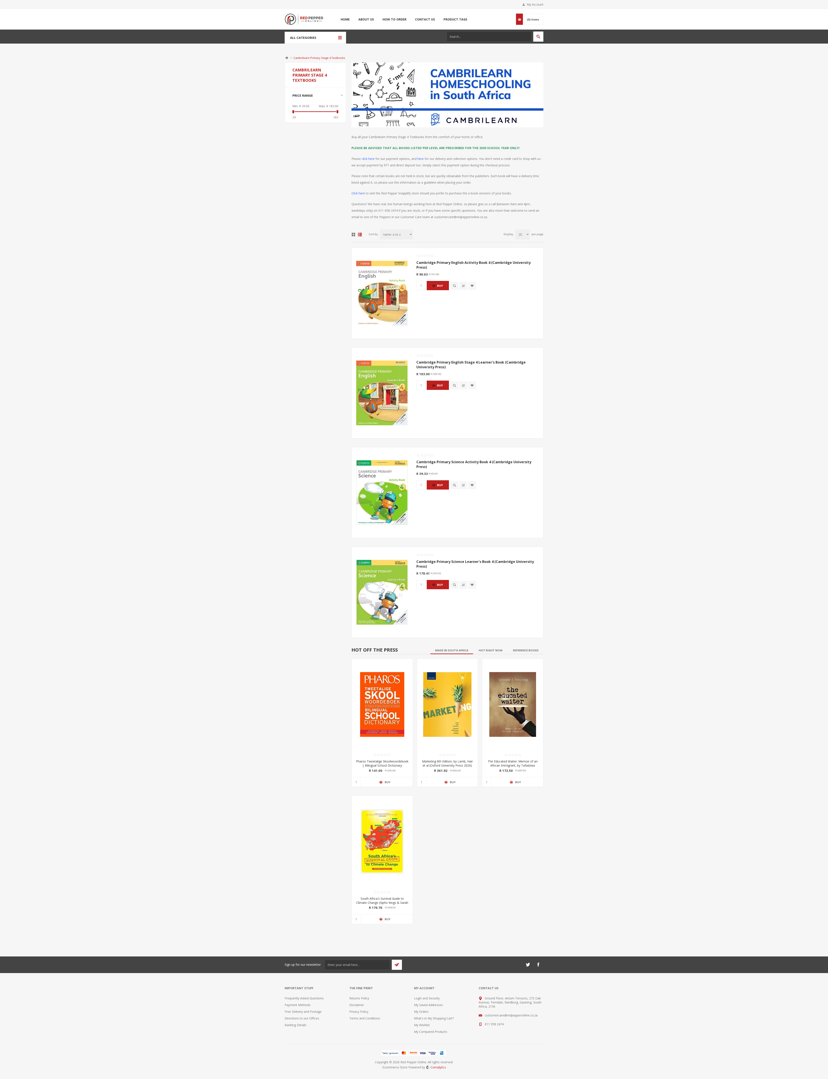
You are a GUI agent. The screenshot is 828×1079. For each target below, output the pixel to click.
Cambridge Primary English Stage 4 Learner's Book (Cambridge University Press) (471, 364)
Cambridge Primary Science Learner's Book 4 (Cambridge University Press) (475, 564)
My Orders (421, 1012)
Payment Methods (297, 1005)
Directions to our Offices (302, 1018)
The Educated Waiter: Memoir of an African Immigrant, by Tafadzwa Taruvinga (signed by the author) (513, 765)
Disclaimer (356, 1005)
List (360, 234)
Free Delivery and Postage (303, 1012)
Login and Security (427, 998)
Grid (353, 234)
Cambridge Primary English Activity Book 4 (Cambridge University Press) (473, 265)
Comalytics (438, 1067)
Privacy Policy (358, 1012)
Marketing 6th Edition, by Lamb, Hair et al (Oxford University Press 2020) (447, 763)
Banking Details (295, 1025)
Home (287, 57)
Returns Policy (359, 998)
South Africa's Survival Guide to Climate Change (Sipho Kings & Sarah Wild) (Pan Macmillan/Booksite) (382, 902)
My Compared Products (430, 1032)
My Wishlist (422, 1025)
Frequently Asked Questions (304, 998)
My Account (535, 4)
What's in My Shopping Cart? (434, 1018)
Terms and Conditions (364, 1018)
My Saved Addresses (428, 1005)
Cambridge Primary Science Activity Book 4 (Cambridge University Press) (473, 464)
